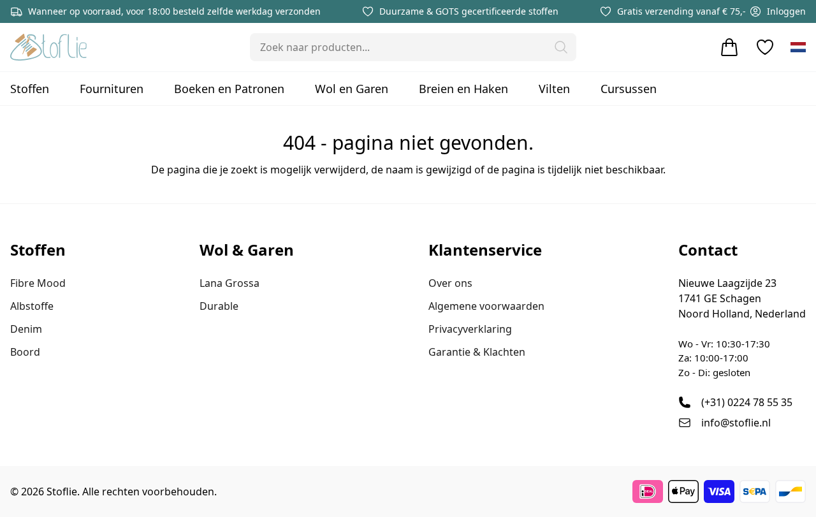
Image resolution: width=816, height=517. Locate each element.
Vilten (554, 88)
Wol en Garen (351, 88)
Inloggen (786, 11)
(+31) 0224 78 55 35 (746, 402)
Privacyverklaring (470, 329)
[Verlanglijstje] (765, 47)
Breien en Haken (463, 88)
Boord (25, 352)
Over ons (450, 283)
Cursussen (629, 88)
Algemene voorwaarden (486, 306)
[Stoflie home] (48, 47)
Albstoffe (32, 306)
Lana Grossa (229, 283)
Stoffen (29, 88)
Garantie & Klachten (476, 352)
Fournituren (111, 88)
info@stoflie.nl (736, 423)
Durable (219, 306)
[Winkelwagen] (729, 47)
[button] (561, 47)
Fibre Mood (38, 283)
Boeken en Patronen (229, 88)
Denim (26, 329)
